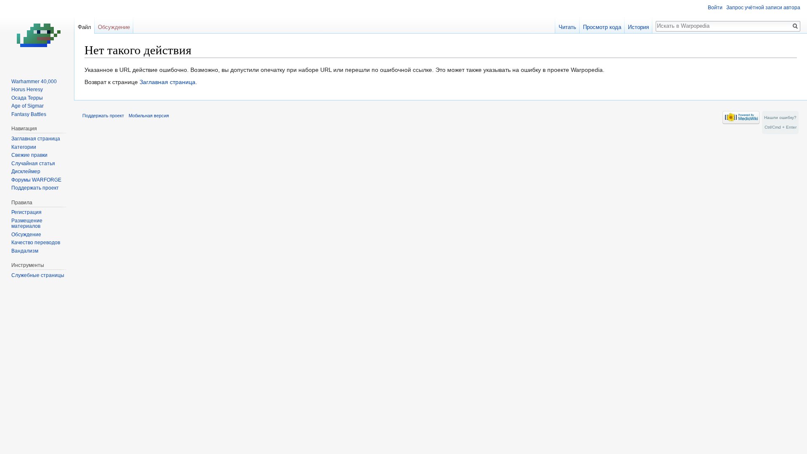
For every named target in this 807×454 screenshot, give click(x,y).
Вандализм (24, 251)
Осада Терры (27, 98)
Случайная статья (33, 163)
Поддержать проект (35, 188)
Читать (567, 27)
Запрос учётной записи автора (763, 8)
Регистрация (26, 212)
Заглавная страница (167, 82)
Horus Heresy (27, 89)
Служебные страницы (37, 275)
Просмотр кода (602, 27)
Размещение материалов (26, 224)
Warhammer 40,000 (34, 81)
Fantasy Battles (28, 114)
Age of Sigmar (27, 106)
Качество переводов (35, 242)
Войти (715, 8)
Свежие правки (29, 155)
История (638, 27)
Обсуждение (114, 27)
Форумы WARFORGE (36, 180)
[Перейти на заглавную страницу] (37, 33)
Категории (23, 147)
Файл (84, 27)
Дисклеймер (25, 171)
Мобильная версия (149, 115)
